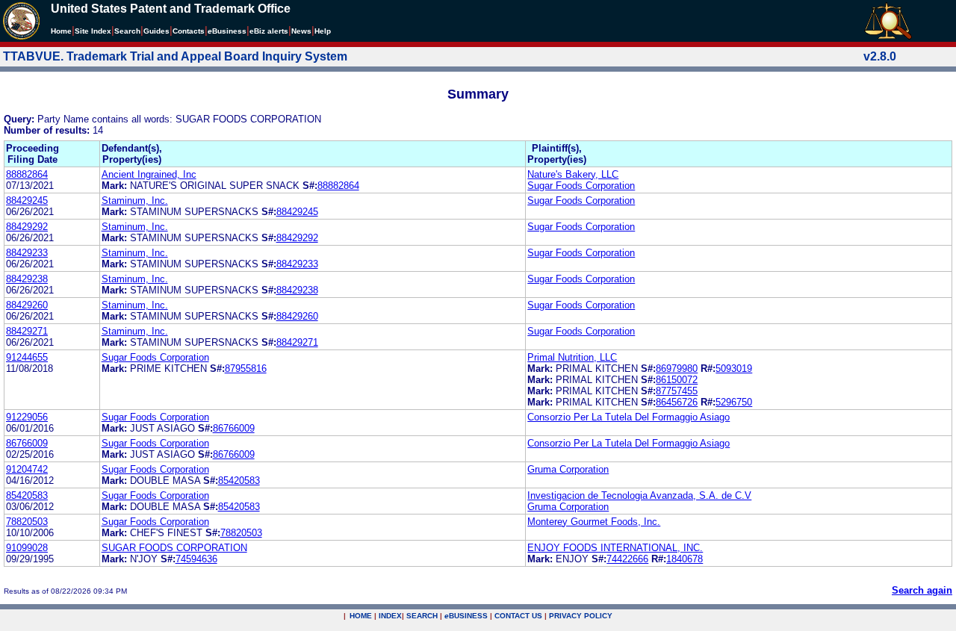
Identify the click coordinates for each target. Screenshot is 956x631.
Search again (922, 590)
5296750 (734, 402)
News (301, 31)
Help (322, 31)
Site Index (93, 31)
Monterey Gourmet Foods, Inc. (593, 521)
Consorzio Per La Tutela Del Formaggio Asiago (628, 417)
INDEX (390, 616)
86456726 (677, 402)
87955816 (246, 368)
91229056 (27, 417)
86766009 (234, 428)
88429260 (27, 305)
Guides (156, 31)
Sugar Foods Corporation (581, 185)
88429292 (27, 226)
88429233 (27, 252)
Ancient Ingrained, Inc (149, 174)
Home (61, 31)
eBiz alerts (268, 31)
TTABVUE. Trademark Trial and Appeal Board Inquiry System (175, 56)
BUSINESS (466, 616)
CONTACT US (518, 616)
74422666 (627, 559)
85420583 (239, 480)
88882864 (27, 174)
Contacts (189, 31)
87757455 (677, 391)
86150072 (677, 379)
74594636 (196, 559)
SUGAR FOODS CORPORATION (174, 547)
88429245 (27, 200)
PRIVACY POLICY (580, 616)
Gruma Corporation (568, 469)
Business (227, 31)
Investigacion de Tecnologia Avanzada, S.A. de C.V (639, 495)
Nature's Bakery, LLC (572, 174)
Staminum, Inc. (135, 200)
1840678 (684, 559)
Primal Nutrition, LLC (572, 357)
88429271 (27, 331)
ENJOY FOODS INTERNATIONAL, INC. (615, 547)
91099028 (27, 547)
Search (127, 31)
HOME (361, 616)
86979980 (677, 368)
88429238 (27, 279)
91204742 (27, 469)
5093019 (734, 368)
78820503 (27, 521)
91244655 (27, 357)
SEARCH (422, 616)
